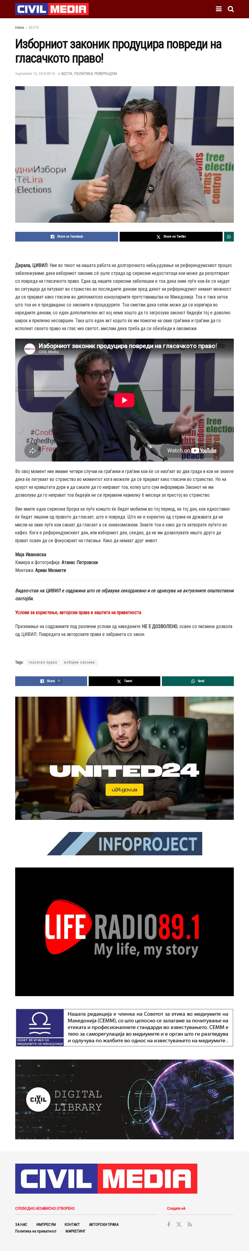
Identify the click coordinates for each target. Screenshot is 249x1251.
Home (19, 27)
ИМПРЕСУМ (46, 1224)
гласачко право (43, 662)
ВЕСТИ (34, 27)
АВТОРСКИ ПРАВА (103, 1224)
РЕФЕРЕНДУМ (105, 73)
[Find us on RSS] (190, 1224)
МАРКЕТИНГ (76, 1231)
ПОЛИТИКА (83, 73)
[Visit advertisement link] (124, 758)
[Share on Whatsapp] (229, 237)
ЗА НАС (21, 1224)
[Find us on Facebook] (168, 1224)
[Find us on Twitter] (179, 1224)
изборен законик (79, 662)
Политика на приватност (35, 1231)
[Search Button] (231, 9)
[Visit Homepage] (52, 9)
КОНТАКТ (72, 1224)
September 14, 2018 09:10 (35, 73)
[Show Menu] (219, 9)
